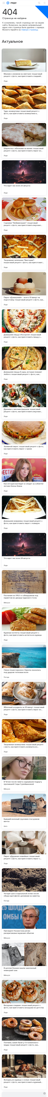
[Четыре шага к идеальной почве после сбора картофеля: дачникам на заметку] (24, 885)
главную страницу (29, 30)
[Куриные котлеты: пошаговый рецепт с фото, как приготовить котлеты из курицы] (24, 624)
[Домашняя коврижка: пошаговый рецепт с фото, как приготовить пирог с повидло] (24, 513)
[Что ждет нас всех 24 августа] (24, 550)
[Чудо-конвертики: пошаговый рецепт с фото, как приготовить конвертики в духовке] (24, 103)
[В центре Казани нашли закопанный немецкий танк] (24, 960)
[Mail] (8, 3)
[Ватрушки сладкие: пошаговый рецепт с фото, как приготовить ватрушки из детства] (24, 997)
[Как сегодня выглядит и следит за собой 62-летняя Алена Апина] (24, 475)
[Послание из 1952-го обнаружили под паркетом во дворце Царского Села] (24, 587)
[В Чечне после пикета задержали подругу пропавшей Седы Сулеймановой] (24, 773)
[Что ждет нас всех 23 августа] (24, 177)
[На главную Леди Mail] (12, 3)
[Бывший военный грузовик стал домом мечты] (24, 811)
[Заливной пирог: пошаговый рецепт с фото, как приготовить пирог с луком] (24, 438)
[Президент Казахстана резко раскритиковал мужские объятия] (24, 922)
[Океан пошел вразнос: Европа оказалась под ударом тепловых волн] (24, 662)
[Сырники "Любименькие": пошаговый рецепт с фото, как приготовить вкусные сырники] (24, 215)
